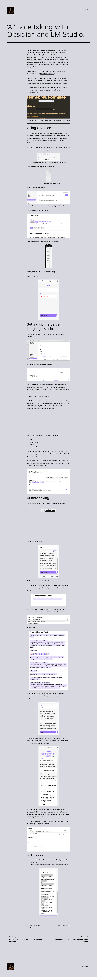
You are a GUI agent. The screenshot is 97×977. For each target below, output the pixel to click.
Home (81, 10)
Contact (87, 10)
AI (64, 925)
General (68, 925)
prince (30, 927)
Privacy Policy (86, 966)
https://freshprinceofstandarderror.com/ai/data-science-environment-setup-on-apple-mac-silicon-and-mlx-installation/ (49, 90)
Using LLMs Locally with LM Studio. (40, 396)
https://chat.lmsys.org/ (46, 408)
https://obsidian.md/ (47, 74)
